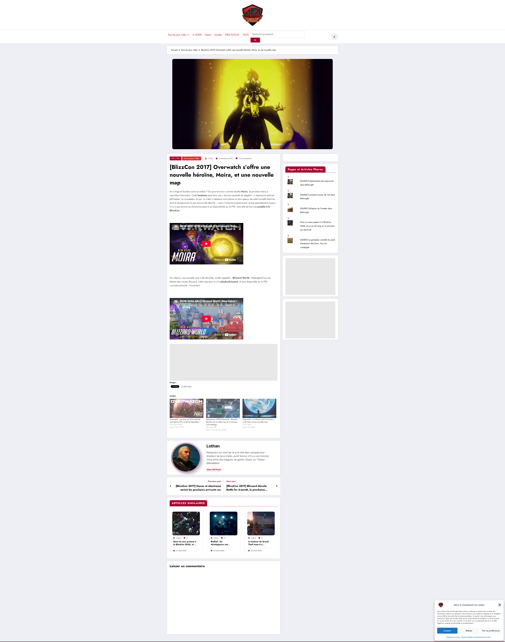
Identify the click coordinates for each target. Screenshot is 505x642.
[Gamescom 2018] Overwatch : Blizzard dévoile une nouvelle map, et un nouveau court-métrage (221, 422)
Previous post (214, 481)
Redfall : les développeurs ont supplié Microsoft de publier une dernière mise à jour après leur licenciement (221, 543)
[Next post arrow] (276, 486)
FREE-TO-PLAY (232, 34)
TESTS (246, 34)
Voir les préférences (491, 630)
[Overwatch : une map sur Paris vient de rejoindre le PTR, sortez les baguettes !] (186, 408)
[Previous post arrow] (170, 486)
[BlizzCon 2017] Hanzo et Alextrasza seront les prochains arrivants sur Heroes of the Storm (198, 488)
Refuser (469, 630)
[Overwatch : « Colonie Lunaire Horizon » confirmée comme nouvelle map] (259, 408)
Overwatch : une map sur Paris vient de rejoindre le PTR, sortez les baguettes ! (185, 420)
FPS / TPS (175, 158)
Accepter (447, 630)
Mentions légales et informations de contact (476, 637)
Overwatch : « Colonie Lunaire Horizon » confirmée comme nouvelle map (258, 420)
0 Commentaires (245, 158)
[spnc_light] (334, 36)
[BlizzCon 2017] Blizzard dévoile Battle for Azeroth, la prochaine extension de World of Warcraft (246, 488)
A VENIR (197, 34)
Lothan (210, 158)
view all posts (213, 469)
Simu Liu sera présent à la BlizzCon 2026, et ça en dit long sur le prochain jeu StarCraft (185, 543)
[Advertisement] (223, 362)
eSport (208, 34)
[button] (499, 605)
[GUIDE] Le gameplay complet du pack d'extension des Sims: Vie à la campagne (317, 243)
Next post (231, 481)
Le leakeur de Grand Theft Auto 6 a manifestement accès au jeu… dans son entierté (259, 543)
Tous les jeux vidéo (177, 34)
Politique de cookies (453, 637)
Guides (218, 34)
